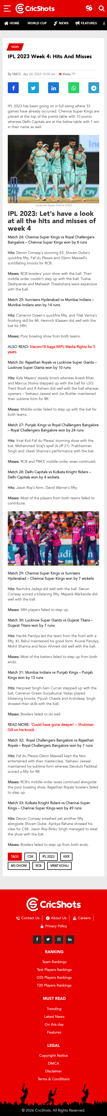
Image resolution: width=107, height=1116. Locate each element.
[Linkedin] (70, 939)
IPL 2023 (48, 856)
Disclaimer (53, 1071)
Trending (54, 1008)
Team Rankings (54, 961)
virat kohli (59, 866)
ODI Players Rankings (54, 977)
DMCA (53, 1063)
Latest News (54, 1016)
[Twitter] (48, 939)
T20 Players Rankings (54, 985)
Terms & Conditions (54, 1079)
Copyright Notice (53, 1055)
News (15, 47)
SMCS (16, 74)
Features (54, 1032)
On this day (54, 1024)
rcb (39, 866)
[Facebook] (37, 939)
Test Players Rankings (54, 969)
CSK (31, 856)
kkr (66, 856)
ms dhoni (19, 866)
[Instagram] (59, 939)
